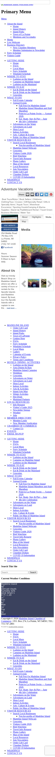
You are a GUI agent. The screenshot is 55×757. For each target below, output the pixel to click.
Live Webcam (13, 42)
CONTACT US (14, 182)
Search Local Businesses (24, 142)
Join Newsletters (20, 169)
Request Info (10, 229)
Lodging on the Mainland (25, 84)
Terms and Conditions (23, 359)
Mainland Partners (21, 399)
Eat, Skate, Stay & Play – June (33, 119)
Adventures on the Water (24, 124)
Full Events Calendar (22, 100)
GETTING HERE (15, 60)
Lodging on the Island (23, 79)
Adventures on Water (23, 378)
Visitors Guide (13, 55)
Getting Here (19, 338)
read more (11, 308)
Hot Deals (17, 396)
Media (10, 39)
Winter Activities (20, 394)
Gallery (16, 351)
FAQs (15, 66)
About (24, 217)
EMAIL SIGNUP (15, 434)
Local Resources (20, 166)
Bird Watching (19, 156)
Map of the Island (21, 164)
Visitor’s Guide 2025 (22, 407)
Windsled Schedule (22, 74)
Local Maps (18, 68)
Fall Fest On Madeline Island (32, 105)
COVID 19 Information (24, 177)
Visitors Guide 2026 (22, 153)
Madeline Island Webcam (24, 148)
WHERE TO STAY (16, 76)
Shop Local (18, 129)
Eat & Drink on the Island (25, 89)
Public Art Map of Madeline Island (29, 137)
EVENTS (11, 431)
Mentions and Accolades (24, 37)
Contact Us (18, 428)
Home (16, 26)
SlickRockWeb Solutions (16, 627)
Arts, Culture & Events (23, 134)
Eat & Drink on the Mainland (26, 92)
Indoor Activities (20, 132)
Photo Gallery (19, 161)
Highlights (36, 217)
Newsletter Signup (21, 410)
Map (24, 221)
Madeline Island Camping (25, 370)
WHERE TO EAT (15, 87)
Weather (17, 412)
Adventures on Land (22, 127)
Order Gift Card (20, 172)
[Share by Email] (32, 194)
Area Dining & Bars (22, 367)
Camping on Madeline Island (26, 81)
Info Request (19, 404)
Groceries (17, 95)
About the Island (14, 24)
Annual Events (20, 103)
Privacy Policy (19, 357)
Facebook (8, 247)
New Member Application (25, 423)
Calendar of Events (22, 354)
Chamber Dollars (21, 174)
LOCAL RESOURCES (18, 402)
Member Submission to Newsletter (29, 50)
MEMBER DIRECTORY (19, 418)
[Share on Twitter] (41, 194)
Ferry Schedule (14, 53)
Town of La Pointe (21, 34)
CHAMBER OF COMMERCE (22, 426)
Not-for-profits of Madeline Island (34, 145)
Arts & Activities (20, 389)
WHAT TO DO (14, 97)
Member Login (20, 420)
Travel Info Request (22, 158)
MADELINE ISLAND (18, 325)
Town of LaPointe (21, 336)
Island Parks (18, 31)
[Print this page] (27, 194)
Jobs (15, 415)
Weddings (17, 373)
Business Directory (16, 45)
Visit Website (9, 225)
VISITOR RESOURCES (19, 140)
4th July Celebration (28, 121)
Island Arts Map (20, 391)
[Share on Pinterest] (51, 194)
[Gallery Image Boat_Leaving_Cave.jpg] (34, 283)
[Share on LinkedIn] (46, 194)
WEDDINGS (13, 179)
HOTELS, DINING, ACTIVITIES (23, 362)
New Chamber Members (24, 47)
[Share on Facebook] (37, 194)
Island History (19, 29)
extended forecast (10, 616)
